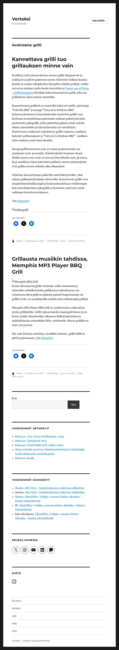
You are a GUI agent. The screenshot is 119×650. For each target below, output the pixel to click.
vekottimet (52, 241)
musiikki (70, 373)
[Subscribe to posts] (14, 581)
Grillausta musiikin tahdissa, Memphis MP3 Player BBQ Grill (50, 265)
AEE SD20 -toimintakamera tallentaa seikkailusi (54, 488)
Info (14, 631)
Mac (14, 623)
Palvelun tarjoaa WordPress (36, 640)
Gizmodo (22, 200)
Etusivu (16, 600)
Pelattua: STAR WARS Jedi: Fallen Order (39, 445)
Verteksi (21, 19)
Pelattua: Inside (24, 458)
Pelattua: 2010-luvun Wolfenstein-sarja (39, 436)
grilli (63, 241)
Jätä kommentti (76, 241)
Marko (19, 241)
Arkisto (16, 608)
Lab (14, 615)
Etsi (14, 398)
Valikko (98, 20)
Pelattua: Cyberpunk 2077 (31, 440)
